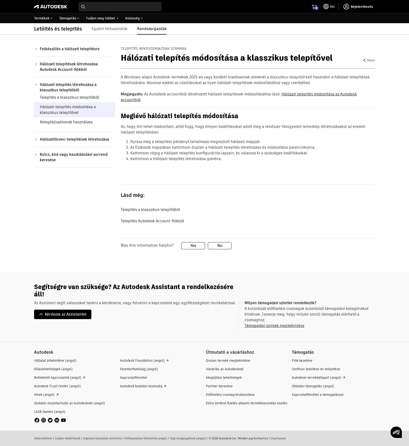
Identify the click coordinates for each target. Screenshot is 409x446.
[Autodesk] (50, 6)
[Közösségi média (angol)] (50, 420)
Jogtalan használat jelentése (102, 438)
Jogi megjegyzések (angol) (188, 438)
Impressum (278, 438)
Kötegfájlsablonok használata (66, 122)
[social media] (50, 420)
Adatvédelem (43, 438)
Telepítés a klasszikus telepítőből (69, 97)
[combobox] (120, 6)
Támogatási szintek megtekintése (274, 325)
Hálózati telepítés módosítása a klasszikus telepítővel (68, 109)
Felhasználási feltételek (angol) (145, 438)
